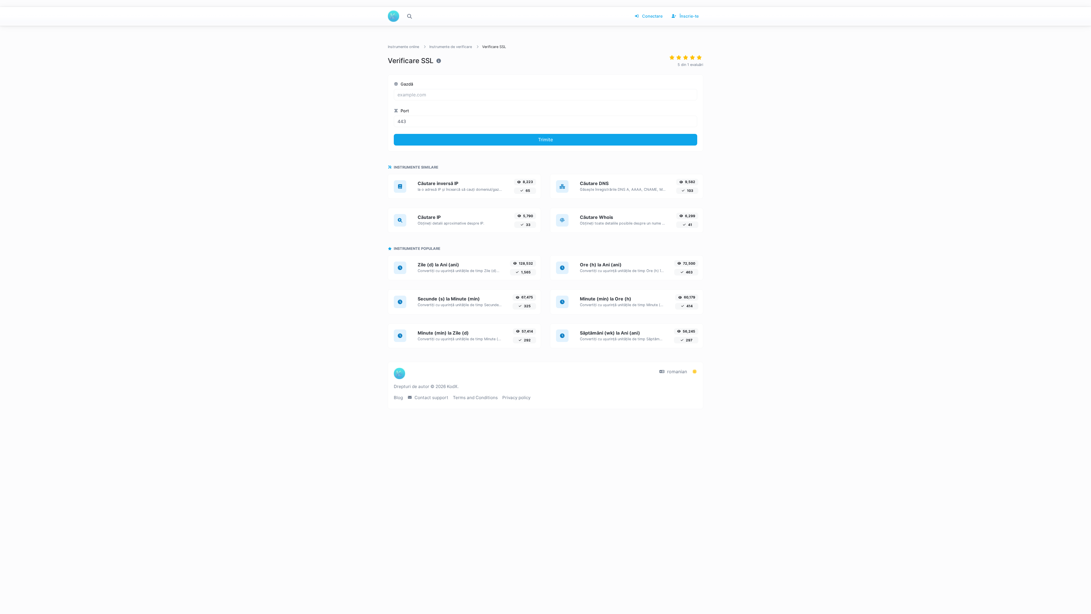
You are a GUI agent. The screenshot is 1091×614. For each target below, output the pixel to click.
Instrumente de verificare (450, 47)
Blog (398, 397)
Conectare (652, 16)
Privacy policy (516, 397)
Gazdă (406, 84)
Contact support (430, 397)
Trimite (545, 139)
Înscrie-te (688, 16)
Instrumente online (403, 47)
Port (404, 110)
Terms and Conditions (475, 397)
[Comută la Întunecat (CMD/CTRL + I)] (695, 371)
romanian (676, 371)
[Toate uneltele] (409, 16)
